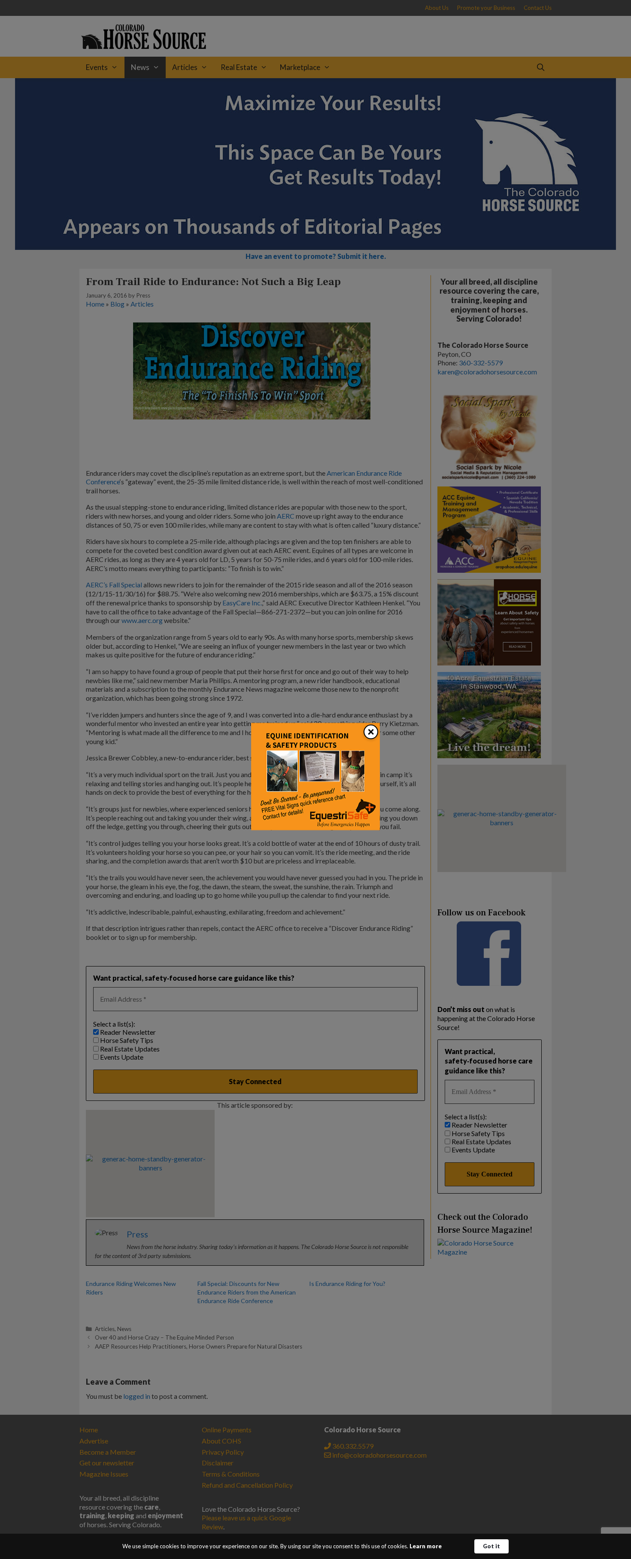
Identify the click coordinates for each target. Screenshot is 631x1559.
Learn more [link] (426, 1546)
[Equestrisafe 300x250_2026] (315, 827)
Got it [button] (491, 1546)
